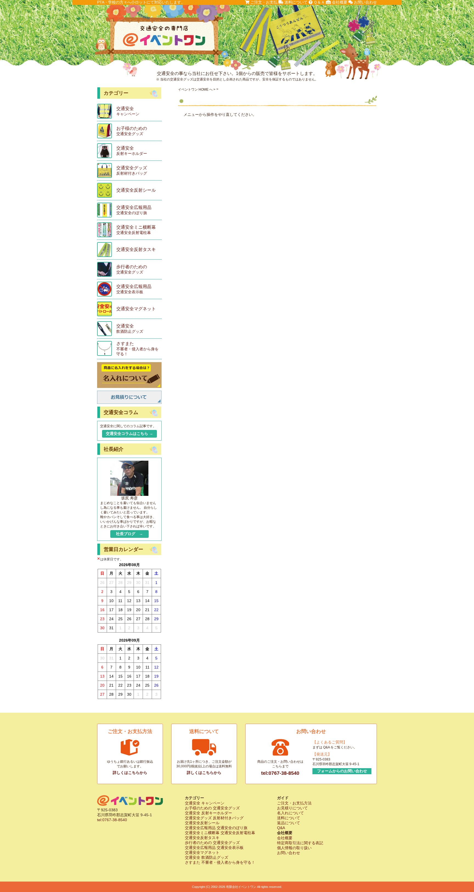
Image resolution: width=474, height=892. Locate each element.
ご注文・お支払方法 (294, 803)
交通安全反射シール (202, 823)
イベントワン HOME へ (195, 89)
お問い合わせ (365, 2)
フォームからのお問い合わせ (342, 771)
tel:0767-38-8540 (280, 773)
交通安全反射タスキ (202, 837)
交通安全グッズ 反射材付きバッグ (214, 818)
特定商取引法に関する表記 (300, 843)
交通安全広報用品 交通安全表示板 (214, 847)
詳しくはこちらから (130, 772)
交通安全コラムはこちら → (129, 433)
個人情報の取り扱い (294, 848)
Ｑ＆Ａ (318, 2)
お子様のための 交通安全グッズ (212, 808)
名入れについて (290, 813)
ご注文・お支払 (263, 2)
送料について (295, 2)
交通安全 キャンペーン (204, 803)
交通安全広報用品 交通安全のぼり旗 (216, 828)
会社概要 (339, 2)
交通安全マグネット (202, 852)
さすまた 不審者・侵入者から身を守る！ (220, 862)
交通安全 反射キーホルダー (208, 813)
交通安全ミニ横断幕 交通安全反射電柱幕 (220, 833)
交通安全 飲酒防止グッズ (206, 857)
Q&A (281, 828)
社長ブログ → (129, 534)
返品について (288, 823)
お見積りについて (292, 808)
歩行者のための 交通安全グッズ (212, 842)
